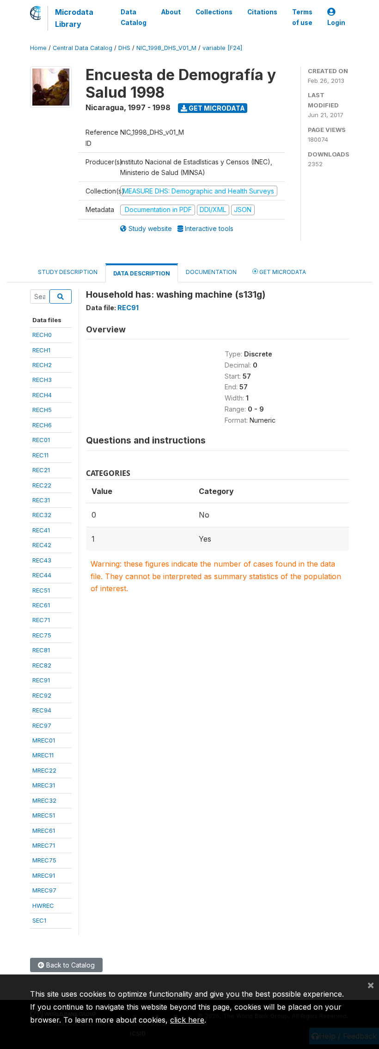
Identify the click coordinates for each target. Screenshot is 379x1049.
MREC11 (43, 755)
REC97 (41, 725)
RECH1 (41, 350)
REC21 (41, 470)
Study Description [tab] (68, 271)
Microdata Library (74, 18)
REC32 (41, 514)
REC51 (41, 590)
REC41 (41, 530)
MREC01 (43, 740)
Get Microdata (216, 108)
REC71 (41, 620)
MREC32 (44, 800)
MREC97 (44, 890)
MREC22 (44, 770)
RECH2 (42, 364)
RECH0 (42, 334)
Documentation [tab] (211, 271)
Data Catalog (134, 17)
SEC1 (39, 920)
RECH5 (42, 409)
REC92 (41, 695)
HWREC (43, 905)
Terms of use (302, 17)
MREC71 (43, 845)
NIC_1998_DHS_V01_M (166, 47)
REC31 (41, 500)
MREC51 (43, 815)
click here (187, 1019)
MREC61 (43, 830)
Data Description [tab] (141, 273)
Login (336, 22)
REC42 (41, 545)
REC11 (40, 455)
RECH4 (42, 395)
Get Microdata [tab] (282, 271)
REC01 (41, 439)
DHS (124, 47)
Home (38, 47)
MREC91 (43, 875)
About (171, 12)
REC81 (41, 650)
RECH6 (42, 425)
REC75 (41, 635)
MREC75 (44, 860)
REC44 (41, 575)
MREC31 (43, 785)
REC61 (41, 605)
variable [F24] (222, 47)
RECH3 (42, 379)
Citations (262, 12)
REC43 (41, 560)
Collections (214, 12)
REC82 (41, 665)
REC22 (41, 485)
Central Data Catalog (82, 47)
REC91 (41, 680)
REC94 (41, 710)
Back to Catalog (69, 965)
